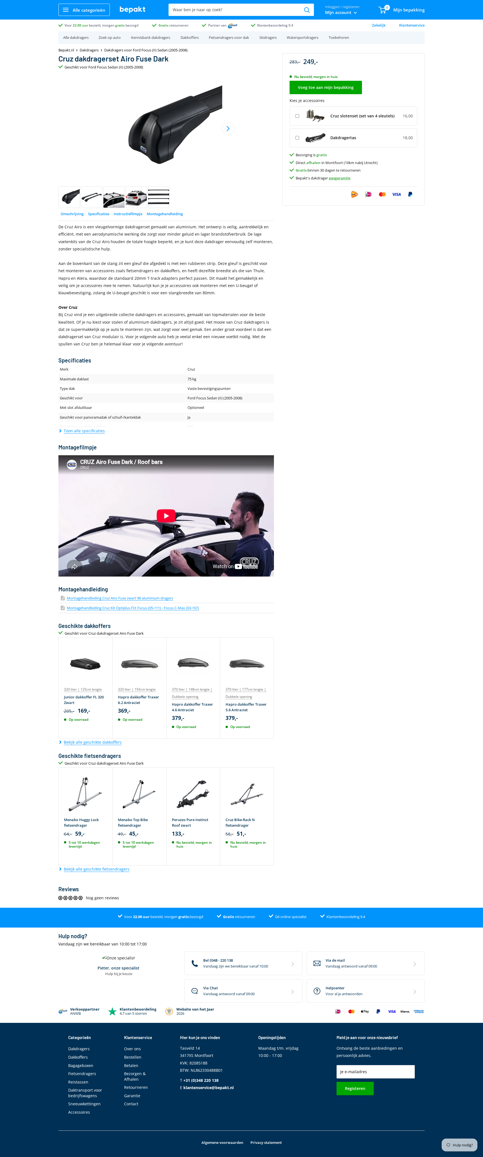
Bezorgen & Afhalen (135, 1076)
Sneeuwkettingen (84, 1103)
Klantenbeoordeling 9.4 (275, 25)
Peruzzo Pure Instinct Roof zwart (190, 822)
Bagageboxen (80, 1065)
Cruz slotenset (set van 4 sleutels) (362, 115)
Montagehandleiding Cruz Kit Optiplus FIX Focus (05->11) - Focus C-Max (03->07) (133, 607)
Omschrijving (72, 213)
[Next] (228, 128)
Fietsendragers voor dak (229, 37)
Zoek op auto (110, 37)
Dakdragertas (343, 137)
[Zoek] (307, 10)
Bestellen (132, 1057)
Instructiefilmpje (128, 213)
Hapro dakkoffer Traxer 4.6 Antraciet (192, 707)
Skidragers (268, 37)
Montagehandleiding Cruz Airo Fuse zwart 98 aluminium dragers (120, 598)
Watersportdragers (302, 37)
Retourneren (136, 1087)
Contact (131, 1103)
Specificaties (98, 213)
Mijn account (338, 12)
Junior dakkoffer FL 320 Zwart (84, 699)
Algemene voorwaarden (222, 1142)
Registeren (355, 1088)
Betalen (131, 1065)
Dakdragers (89, 50)
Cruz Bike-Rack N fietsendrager (240, 822)
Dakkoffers (190, 37)
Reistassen (78, 1082)
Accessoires (79, 1112)
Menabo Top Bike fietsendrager (133, 822)
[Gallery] (166, 141)
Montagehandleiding (165, 213)
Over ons (132, 1048)
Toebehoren (339, 37)
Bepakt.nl (66, 50)
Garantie (132, 1095)
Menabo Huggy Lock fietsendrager (81, 822)
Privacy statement (266, 1142)
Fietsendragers (82, 1073)
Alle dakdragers (76, 37)
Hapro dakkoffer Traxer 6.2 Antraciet (138, 699)
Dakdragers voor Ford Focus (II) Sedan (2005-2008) (146, 50)
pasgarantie (340, 177)
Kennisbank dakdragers (150, 37)
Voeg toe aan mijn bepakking (326, 87)
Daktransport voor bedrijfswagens (85, 1092)
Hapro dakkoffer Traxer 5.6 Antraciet (246, 707)
